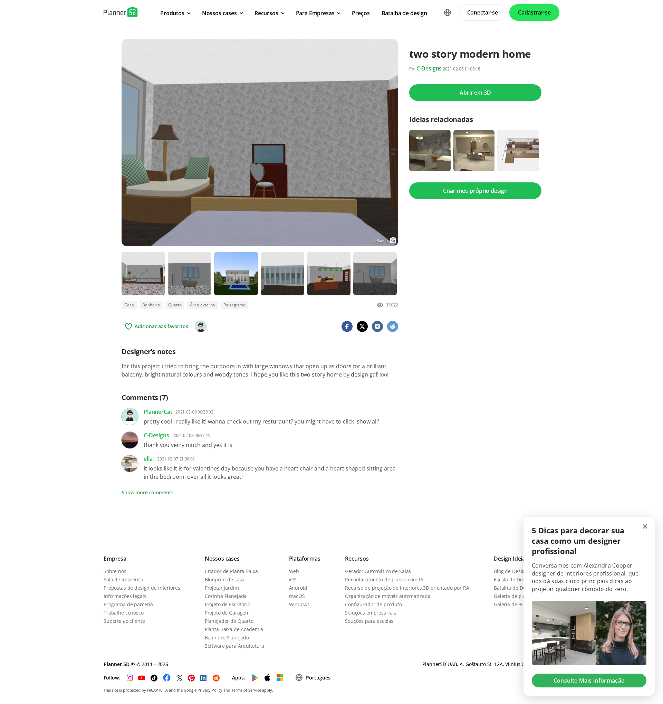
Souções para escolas (369, 621)
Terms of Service (246, 690)
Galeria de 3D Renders (519, 604)
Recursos (357, 558)
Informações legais (125, 596)
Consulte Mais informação (589, 680)
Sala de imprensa (123, 579)
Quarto (175, 305)
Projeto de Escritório (227, 604)
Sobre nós (115, 571)
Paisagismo (234, 305)
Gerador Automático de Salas (378, 571)
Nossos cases (222, 558)
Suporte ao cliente (124, 621)
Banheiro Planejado (227, 637)
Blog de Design (511, 571)
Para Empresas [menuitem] (315, 13)
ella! (149, 459)
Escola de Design (513, 579)
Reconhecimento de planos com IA (384, 579)
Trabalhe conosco (124, 612)
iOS (293, 579)
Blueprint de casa (225, 579)
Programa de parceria (128, 604)
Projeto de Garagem (227, 612)
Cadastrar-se (534, 12)
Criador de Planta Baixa (231, 571)
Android (298, 587)
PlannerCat (158, 412)
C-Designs (429, 68)
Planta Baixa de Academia (234, 629)
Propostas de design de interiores (142, 587)
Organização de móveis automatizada (387, 596)
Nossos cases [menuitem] (219, 13)
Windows (299, 604)
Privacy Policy (210, 690)
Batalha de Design (514, 587)
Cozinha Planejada (226, 596)
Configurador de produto (373, 604)
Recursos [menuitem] (266, 13)
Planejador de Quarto (229, 621)
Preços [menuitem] (360, 13)
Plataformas (304, 558)
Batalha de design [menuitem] (404, 13)
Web (294, 571)
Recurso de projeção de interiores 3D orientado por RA (407, 587)
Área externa (202, 305)
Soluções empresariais (370, 612)
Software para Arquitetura (235, 646)
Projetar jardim (222, 587)
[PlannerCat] (200, 326)
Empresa (115, 558)
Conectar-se (482, 12)
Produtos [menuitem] (172, 13)
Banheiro (151, 305)
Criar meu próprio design (475, 190)
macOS (297, 596)
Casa (129, 305)
